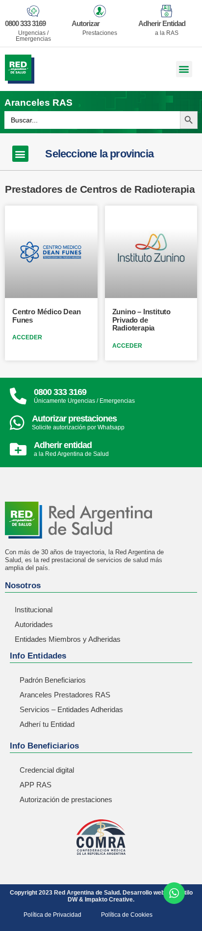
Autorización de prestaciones (66, 799)
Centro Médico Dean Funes (46, 315)
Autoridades (34, 624)
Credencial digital (47, 770)
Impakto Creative (109, 899)
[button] (184, 69)
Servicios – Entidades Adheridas (71, 709)
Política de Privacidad (52, 914)
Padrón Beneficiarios (53, 680)
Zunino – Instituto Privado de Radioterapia (141, 319)
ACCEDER (27, 337)
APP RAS (35, 785)
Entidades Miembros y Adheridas (68, 639)
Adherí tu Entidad (47, 724)
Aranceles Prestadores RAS (65, 695)
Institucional (33, 609)
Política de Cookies (126, 914)
